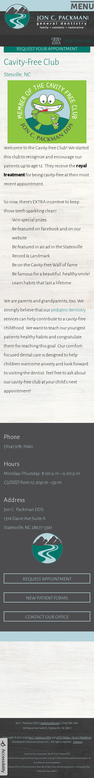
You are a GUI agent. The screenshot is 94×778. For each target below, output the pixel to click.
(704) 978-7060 (78, 40)
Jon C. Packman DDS (40, 737)
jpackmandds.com (50, 722)
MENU (82, 6)
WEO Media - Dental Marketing (73, 737)
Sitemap (77, 741)
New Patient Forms (47, 597)
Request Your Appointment (47, 48)
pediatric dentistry (68, 309)
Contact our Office (47, 616)
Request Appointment (47, 578)
